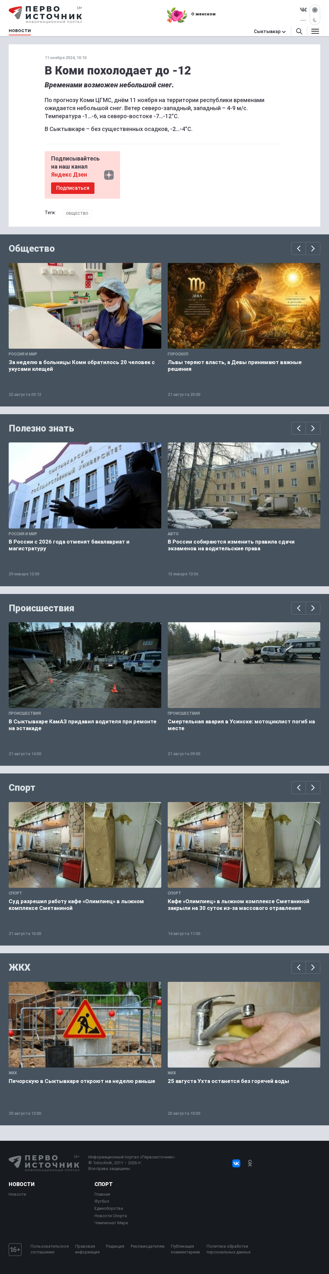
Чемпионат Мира (111, 1222)
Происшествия (41, 608)
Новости (21, 1184)
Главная (102, 1194)
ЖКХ (20, 967)
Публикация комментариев (185, 1249)
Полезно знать (41, 428)
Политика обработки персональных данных (229, 1249)
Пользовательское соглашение (50, 1249)
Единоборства (108, 1208)
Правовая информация (87, 1249)
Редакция (115, 1246)
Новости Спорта (110, 1215)
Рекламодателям (147, 1246)
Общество (77, 213)
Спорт (22, 787)
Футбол (101, 1201)
